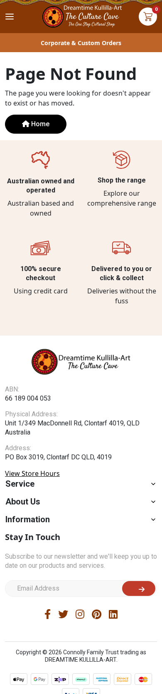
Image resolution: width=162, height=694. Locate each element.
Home (39, 124)
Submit (138, 588)
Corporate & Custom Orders (81, 43)
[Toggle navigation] (9, 16)
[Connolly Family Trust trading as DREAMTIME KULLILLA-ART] (81, 15)
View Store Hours (32, 473)
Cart (148, 16)
